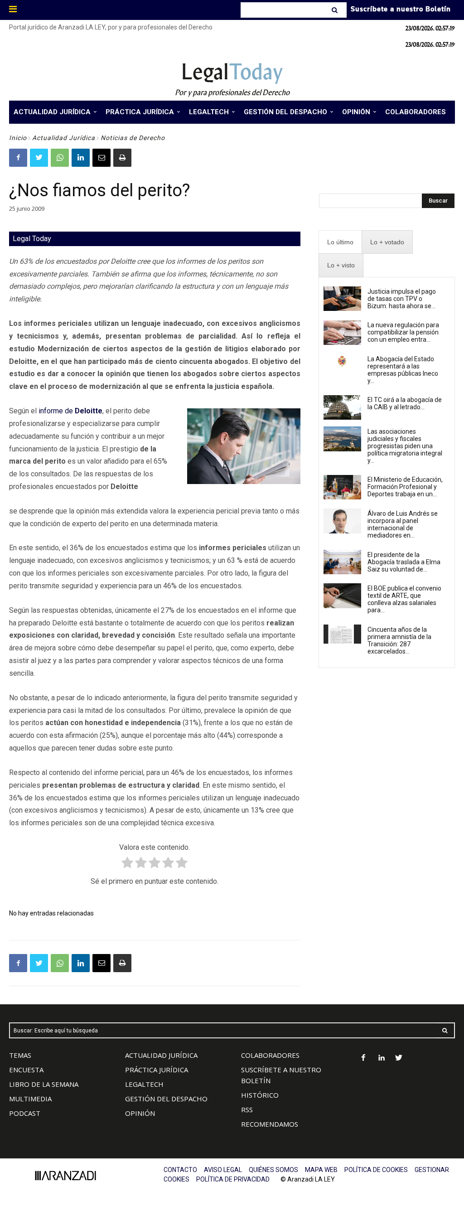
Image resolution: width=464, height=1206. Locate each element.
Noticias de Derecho (133, 137)
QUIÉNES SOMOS (273, 1169)
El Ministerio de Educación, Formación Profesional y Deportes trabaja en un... (405, 487)
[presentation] (340, 242)
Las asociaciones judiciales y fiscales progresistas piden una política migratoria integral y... (404, 446)
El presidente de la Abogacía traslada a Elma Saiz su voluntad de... (403, 562)
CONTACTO (180, 1169)
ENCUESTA (26, 1069)
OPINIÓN (140, 1113)
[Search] (335, 10)
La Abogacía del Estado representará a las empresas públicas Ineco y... (402, 369)
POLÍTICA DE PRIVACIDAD (233, 1179)
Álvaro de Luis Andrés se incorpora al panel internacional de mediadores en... (402, 524)
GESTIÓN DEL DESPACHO (166, 1098)
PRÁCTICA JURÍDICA (156, 1069)
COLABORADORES (270, 1055)
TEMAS (20, 1055)
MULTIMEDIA (30, 1098)
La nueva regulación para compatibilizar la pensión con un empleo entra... (403, 332)
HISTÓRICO (260, 1094)
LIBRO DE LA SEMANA (43, 1084)
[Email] (101, 158)
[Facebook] (18, 158)
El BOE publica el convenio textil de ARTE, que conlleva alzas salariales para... (404, 599)
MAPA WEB (321, 1169)
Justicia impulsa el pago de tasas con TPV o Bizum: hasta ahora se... (401, 299)
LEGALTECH (144, 1084)
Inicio (18, 137)
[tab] (340, 242)
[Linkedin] (81, 158)
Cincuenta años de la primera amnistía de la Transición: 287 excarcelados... (399, 640)
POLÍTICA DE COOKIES (376, 1169)
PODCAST (24, 1113)
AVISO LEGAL (223, 1169)
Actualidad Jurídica (63, 137)
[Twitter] (39, 158)
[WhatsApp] (60, 158)
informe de (70, 411)
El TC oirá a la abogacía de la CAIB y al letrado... (404, 403)
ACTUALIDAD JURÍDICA (161, 1055)
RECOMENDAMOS (269, 1124)
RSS (247, 1109)
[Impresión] (122, 158)
